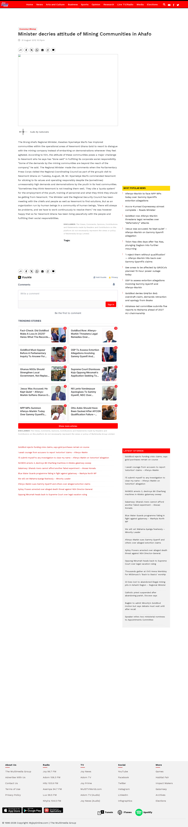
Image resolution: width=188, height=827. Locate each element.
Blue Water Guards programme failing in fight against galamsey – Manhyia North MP (57, 473)
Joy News (85, 771)
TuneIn (108, 812)
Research (108, 4)
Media (140, 4)
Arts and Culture (55, 4)
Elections (152, 4)
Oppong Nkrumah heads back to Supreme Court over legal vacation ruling (52, 494)
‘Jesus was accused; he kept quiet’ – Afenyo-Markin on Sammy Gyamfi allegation (146, 232)
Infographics (125, 800)
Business (73, 4)
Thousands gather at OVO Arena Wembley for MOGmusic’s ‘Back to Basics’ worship (146, 574)
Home (29, 4)
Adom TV (85, 777)
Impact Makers (164, 783)
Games (159, 771)
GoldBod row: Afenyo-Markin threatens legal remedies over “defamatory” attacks (142, 219)
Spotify (147, 812)
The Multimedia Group (18, 771)
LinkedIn (123, 795)
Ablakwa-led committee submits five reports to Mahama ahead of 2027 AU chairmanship (146, 310)
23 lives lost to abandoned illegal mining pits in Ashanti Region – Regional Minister (145, 585)
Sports (84, 4)
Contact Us (11, 783)
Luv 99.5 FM (50, 795)
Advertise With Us (15, 777)
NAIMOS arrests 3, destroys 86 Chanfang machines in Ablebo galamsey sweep (54, 463)
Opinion (96, 4)
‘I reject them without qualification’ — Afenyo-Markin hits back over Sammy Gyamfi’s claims (145, 258)
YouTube (123, 771)
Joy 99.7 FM (49, 771)
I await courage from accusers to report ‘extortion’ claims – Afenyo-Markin (53, 452)
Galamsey (161, 789)
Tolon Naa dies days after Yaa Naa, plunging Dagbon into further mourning (144, 245)
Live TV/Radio (125, 4)
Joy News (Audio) (90, 800)
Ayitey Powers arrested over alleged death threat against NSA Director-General (55, 489)
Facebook (123, 777)
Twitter (122, 783)
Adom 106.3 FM (51, 777)
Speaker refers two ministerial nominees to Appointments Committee (145, 619)
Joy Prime (86, 783)
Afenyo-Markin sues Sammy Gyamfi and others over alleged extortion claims (54, 484)
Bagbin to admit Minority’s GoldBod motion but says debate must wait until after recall (145, 607)
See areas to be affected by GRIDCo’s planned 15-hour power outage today (146, 271)
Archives (160, 795)
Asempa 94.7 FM (52, 789)
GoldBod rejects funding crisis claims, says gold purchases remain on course (53, 447)
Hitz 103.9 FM (50, 783)
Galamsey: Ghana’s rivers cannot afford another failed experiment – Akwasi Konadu (57, 468)
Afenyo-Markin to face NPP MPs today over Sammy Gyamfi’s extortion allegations (143, 197)
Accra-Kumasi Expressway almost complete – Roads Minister (144, 208)
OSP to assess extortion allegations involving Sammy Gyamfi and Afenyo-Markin (145, 284)
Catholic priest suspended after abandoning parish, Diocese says (141, 595)
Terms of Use (12, 789)
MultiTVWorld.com (91, 789)
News (39, 4)
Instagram (124, 789)
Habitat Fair (162, 777)
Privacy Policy (13, 795)
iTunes (127, 812)
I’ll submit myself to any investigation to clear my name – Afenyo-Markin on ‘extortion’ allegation (63, 458)
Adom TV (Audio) (90, 795)
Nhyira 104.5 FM (52, 800)
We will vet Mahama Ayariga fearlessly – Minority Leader (44, 479)
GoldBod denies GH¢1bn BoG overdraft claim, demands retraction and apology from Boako (145, 297)
